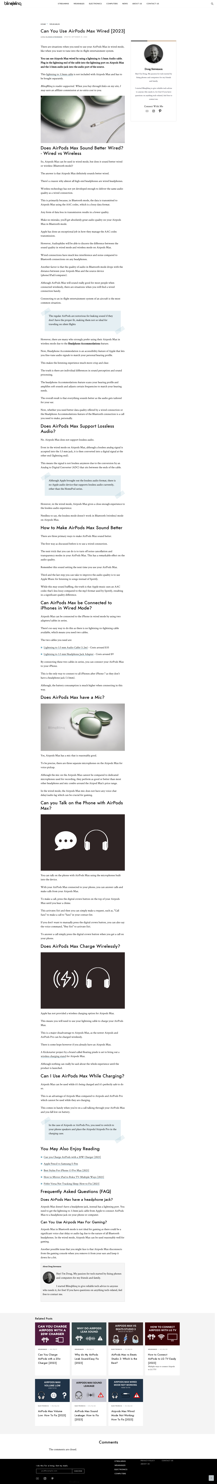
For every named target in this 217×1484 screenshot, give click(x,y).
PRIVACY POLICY (148, 1461)
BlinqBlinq (74, 1482)
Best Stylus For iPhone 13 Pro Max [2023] (66, 1170)
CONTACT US (153, 4)
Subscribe (78, 1471)
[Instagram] (45, 1478)
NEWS (125, 4)
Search (212, 4)
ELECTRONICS (95, 4)
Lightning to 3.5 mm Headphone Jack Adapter (69, 654)
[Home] (13, 4)
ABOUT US (137, 4)
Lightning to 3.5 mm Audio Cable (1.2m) (66, 647)
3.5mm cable (66, 74)
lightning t (52, 74)
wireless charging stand (53, 1056)
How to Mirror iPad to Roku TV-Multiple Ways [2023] (74, 1177)
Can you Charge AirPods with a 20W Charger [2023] (72, 1157)
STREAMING (63, 4)
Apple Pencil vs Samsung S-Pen (61, 1163)
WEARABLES (79, 4)
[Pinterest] (52, 1478)
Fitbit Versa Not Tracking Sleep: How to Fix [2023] (71, 1183)
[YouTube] (37, 1478)
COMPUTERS (112, 4)
